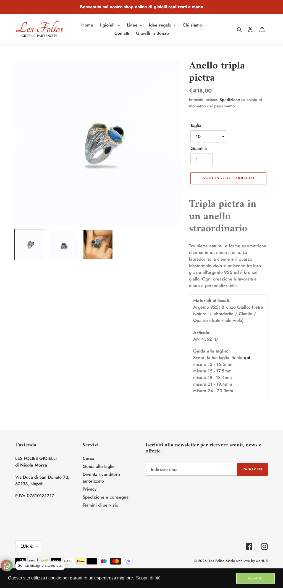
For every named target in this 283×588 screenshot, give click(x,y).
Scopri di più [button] (148, 578)
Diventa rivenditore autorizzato (101, 477)
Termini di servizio (100, 505)
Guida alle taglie (99, 466)
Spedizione (229, 100)
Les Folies (216, 560)
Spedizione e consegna (106, 497)
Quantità (198, 148)
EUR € (26, 546)
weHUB (262, 560)
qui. (247, 357)
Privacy (90, 489)
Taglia (195, 125)
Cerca (88, 458)
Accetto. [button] (256, 578)
